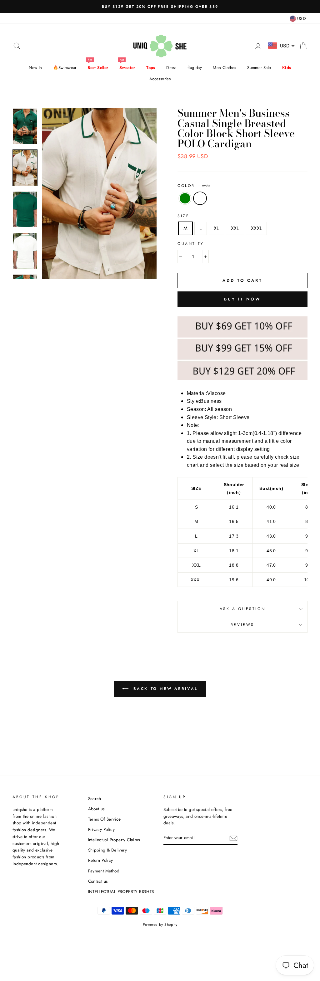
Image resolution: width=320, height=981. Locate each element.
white (200, 198)
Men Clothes (224, 68)
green (185, 198)
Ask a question (242, 609)
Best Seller (98, 68)
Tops (150, 68)
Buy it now (242, 299)
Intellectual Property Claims (114, 840)
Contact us (98, 881)
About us (96, 809)
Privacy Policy (101, 829)
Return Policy (100, 860)
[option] (160, 6)
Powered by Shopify (160, 924)
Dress (171, 68)
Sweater (127, 68)
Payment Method (104, 871)
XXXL (256, 228)
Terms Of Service (104, 819)
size (183, 216)
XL (216, 228)
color (194, 185)
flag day (195, 68)
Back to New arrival (164, 688)
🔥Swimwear (65, 68)
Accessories (160, 79)
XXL (235, 228)
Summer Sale (259, 68)
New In (35, 68)
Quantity (191, 243)
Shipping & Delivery (107, 850)
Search (94, 798)
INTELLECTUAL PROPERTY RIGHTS (121, 891)
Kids (286, 68)
